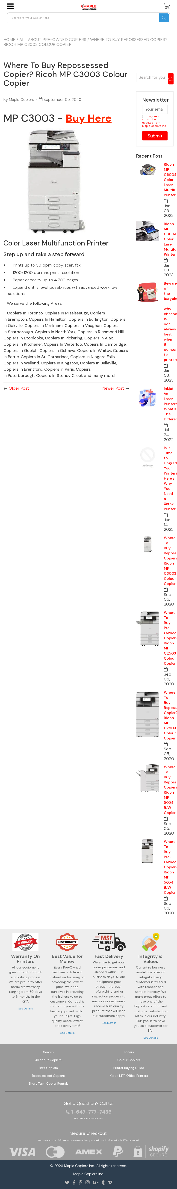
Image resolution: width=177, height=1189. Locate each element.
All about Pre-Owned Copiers (52, 39)
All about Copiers (48, 1060)
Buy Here (89, 118)
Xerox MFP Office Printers (129, 1076)
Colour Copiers (128, 1060)
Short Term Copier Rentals (48, 1083)
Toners (129, 1052)
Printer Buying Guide (128, 1068)
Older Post (19, 388)
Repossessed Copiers (48, 1076)
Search (48, 1052)
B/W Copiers (48, 1068)
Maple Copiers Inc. (79, 1165)
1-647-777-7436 (91, 1112)
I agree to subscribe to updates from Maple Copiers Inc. (154, 121)
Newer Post (113, 388)
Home (9, 39)
